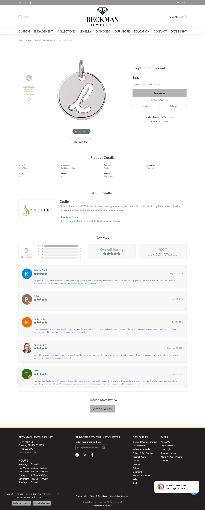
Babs (36, 295)
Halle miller (40, 318)
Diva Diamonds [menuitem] (139, 445)
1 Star (40, 257)
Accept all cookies (41, 503)
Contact (160, 31)
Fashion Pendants (49, 40)
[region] (81, 90)
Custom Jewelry (168, 453)
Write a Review (102, 409)
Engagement (43, 31)
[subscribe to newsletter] (104, 447)
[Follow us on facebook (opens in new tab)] (30, 2)
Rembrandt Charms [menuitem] (141, 475)
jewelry (28, 40)
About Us (165, 441)
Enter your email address (88, 441)
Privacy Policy (81, 496)
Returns (173, 106)
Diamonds (103, 31)
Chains (116, 220)
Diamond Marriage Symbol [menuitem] (145, 441)
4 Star (40, 248)
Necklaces (102, 220)
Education (141, 31)
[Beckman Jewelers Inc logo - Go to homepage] (103, 16)
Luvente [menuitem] (136, 464)
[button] (181, 2)
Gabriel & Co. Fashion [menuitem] (143, 453)
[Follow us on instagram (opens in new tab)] (20, 2)
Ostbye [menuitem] (136, 468)
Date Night (179, 31)
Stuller (106, 168)
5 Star (40, 245)
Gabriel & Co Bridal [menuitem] (141, 449)
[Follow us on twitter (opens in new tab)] (25, 2)
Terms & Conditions (98, 496)
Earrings (81, 220)
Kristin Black (40, 270)
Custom (24, 31)
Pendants (37, 40)
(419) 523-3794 (81, 141)
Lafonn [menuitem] (136, 460)
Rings (62, 220)
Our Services (167, 445)
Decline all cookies (21, 503)
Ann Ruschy (40, 344)
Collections (66, 31)
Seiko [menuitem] (135, 479)
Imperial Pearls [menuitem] (139, 456)
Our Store (122, 31)
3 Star (40, 251)
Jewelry (85, 31)
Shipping (146, 106)
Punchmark (107, 506)
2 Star (40, 254)
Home (20, 40)
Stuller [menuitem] (136, 483)
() (80, 245)
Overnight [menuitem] (137, 471)
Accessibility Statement (119, 496)
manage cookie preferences (29, 497)
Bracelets (91, 220)
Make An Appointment (171, 456)
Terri (36, 370)
